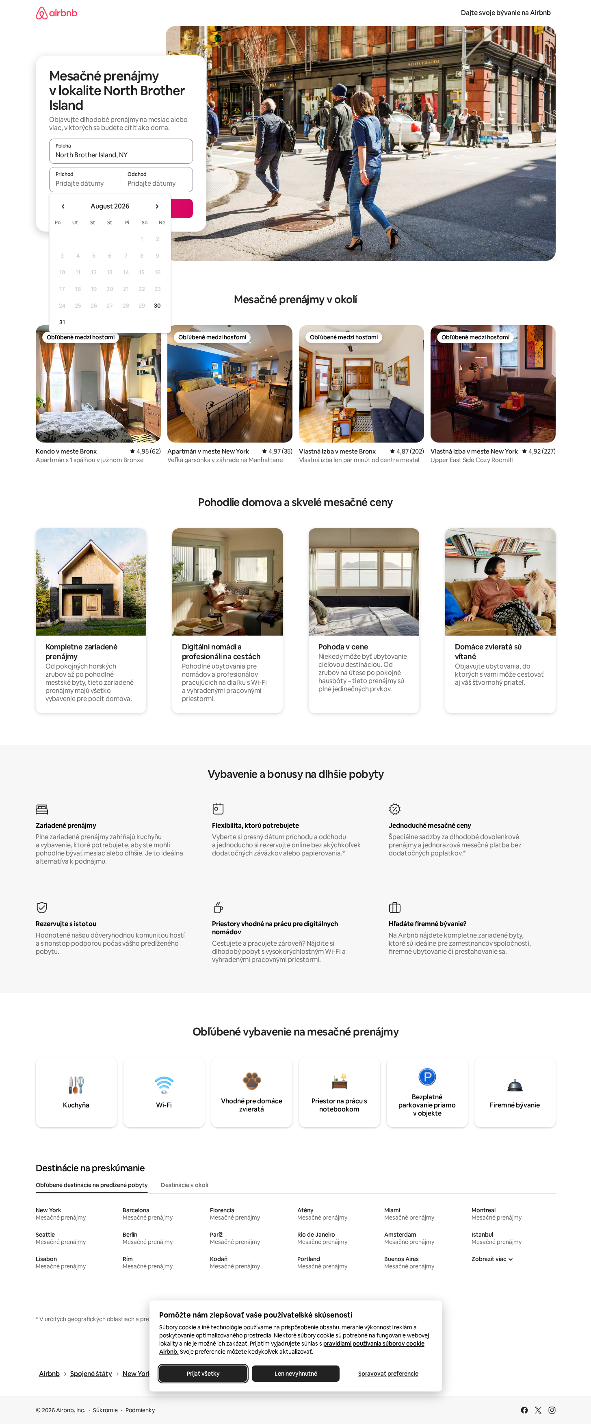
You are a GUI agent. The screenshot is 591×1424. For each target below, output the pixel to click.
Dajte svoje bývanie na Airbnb (506, 13)
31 (62, 322)
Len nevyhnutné (295, 1373)
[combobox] (121, 155)
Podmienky (140, 1410)
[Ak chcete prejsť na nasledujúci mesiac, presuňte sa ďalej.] (156, 206)
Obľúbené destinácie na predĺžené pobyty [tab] (92, 1185)
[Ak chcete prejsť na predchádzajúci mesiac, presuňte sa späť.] (63, 206)
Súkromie (105, 1410)
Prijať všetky (202, 1373)
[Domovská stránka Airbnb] (56, 13)
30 (157, 305)
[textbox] (85, 183)
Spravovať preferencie (388, 1373)
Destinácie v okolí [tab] (184, 1185)
